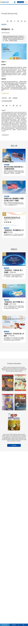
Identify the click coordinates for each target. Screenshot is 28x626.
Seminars (14, 445)
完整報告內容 (5, 93)
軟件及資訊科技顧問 (7, 101)
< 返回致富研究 (5, 135)
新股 (10, 98)
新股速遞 (15, 98)
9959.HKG (4, 98)
